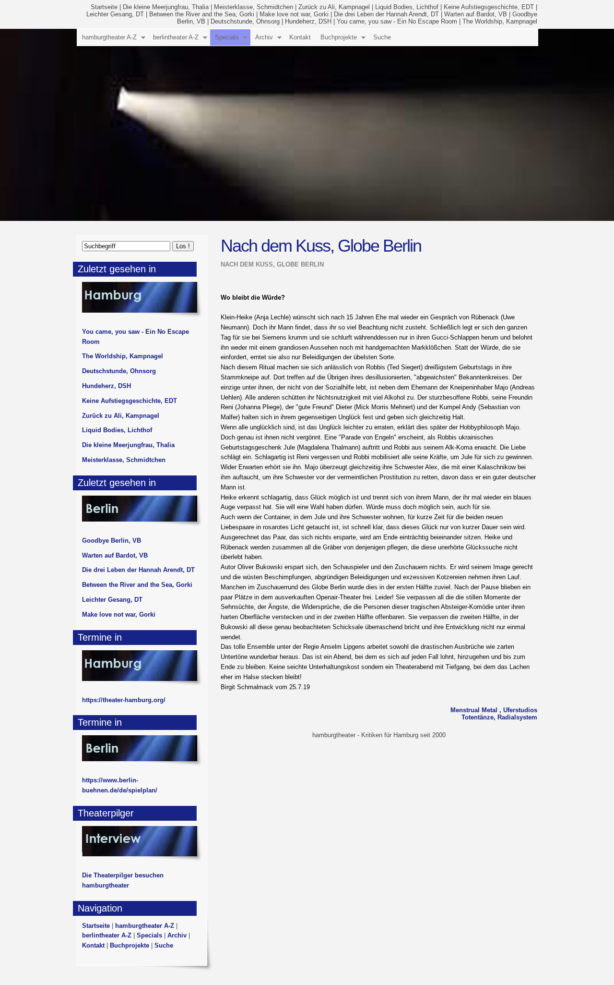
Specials (227, 37)
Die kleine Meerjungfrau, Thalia (166, 7)
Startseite (104, 7)
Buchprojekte (338, 37)
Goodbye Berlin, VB (111, 540)
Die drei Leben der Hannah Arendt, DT (386, 14)
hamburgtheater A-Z (109, 37)
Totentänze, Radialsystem (499, 717)
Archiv (264, 37)
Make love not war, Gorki (294, 14)
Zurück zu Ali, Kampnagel (334, 7)
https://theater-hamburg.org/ (123, 700)
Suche (382, 37)
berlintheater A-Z (176, 37)
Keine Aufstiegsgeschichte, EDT (489, 7)
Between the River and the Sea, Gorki (201, 14)
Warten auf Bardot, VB (475, 14)
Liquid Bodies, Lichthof (406, 7)
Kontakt (300, 37)
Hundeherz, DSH (308, 21)
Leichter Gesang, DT (115, 14)
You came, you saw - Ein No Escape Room (397, 21)
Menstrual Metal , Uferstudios (493, 710)
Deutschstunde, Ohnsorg (245, 21)
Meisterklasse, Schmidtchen (253, 7)
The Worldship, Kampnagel (499, 21)
